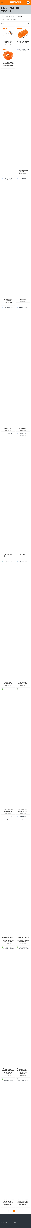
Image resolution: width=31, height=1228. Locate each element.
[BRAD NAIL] (23, 238)
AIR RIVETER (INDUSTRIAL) (8, 555)
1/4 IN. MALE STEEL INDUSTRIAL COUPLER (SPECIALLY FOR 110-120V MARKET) (8, 1070)
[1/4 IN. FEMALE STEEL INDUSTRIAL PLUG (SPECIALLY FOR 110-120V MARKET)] (8, 1138)
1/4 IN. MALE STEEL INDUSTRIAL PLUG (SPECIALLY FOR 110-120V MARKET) (23, 1202)
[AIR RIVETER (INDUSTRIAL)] (8, 493)
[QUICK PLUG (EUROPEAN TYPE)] (8, 621)
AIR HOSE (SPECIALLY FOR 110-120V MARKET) (23, 43)
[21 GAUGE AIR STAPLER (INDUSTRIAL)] (8, 238)
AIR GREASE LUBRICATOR (22, 555)
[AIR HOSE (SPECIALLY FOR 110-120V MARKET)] (23, 33)
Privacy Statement (14, 1222)
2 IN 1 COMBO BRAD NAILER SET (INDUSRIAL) (23, 172)
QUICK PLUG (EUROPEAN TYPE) (8, 683)
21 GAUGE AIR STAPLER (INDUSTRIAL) (8, 301)
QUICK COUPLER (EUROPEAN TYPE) (8, 810)
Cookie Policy (4, 1222)
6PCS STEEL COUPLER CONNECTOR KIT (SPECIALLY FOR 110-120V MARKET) (23, 939)
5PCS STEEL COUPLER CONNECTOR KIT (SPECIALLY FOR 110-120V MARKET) (8, 939)
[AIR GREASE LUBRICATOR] (23, 493)
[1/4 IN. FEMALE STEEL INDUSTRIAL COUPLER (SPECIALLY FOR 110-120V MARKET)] (23, 1007)
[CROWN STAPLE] (8, 367)
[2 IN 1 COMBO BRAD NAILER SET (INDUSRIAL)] (23, 109)
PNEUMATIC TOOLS (11, 16)
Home (2, 16)
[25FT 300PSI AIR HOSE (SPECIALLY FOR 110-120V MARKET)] (8, 55)
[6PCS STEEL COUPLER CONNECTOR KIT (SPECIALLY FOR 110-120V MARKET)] (23, 876)
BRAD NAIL (23, 299)
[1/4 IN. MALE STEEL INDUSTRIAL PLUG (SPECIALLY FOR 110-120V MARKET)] (23, 1138)
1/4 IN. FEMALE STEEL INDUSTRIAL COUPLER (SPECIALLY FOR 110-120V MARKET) (23, 1070)
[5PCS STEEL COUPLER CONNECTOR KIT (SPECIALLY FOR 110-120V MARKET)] (8, 876)
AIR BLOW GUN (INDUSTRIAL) (8, 42)
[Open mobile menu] (2, 2)
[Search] (28, 2)
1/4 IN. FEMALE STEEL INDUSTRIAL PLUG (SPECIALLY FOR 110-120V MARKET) (8, 1202)
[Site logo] (15, 2)
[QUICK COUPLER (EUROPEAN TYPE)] (8, 748)
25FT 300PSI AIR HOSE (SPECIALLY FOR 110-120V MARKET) (8, 64)
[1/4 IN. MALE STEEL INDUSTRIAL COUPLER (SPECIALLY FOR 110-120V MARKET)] (8, 1007)
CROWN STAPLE (8, 428)
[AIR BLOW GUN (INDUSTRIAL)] (8, 33)
